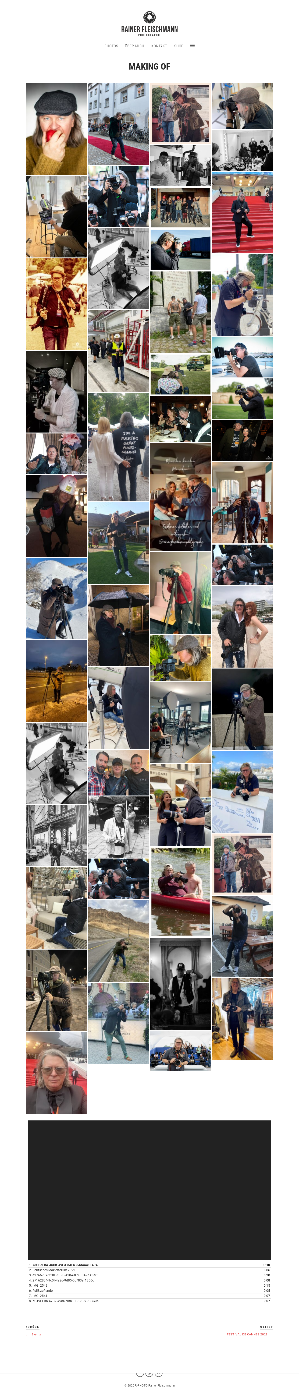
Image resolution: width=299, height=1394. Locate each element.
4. (61, 1280)
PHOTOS (111, 46)
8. (64, 1301)
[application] (149, 1190)
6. (41, 1290)
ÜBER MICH (134, 46)
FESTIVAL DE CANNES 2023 (250, 1334)
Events (33, 1334)
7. (38, 1296)
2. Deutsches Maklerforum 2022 (52, 1270)
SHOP (179, 46)
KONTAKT (159, 46)
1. (64, 1265)
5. (38, 1285)
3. (63, 1275)
